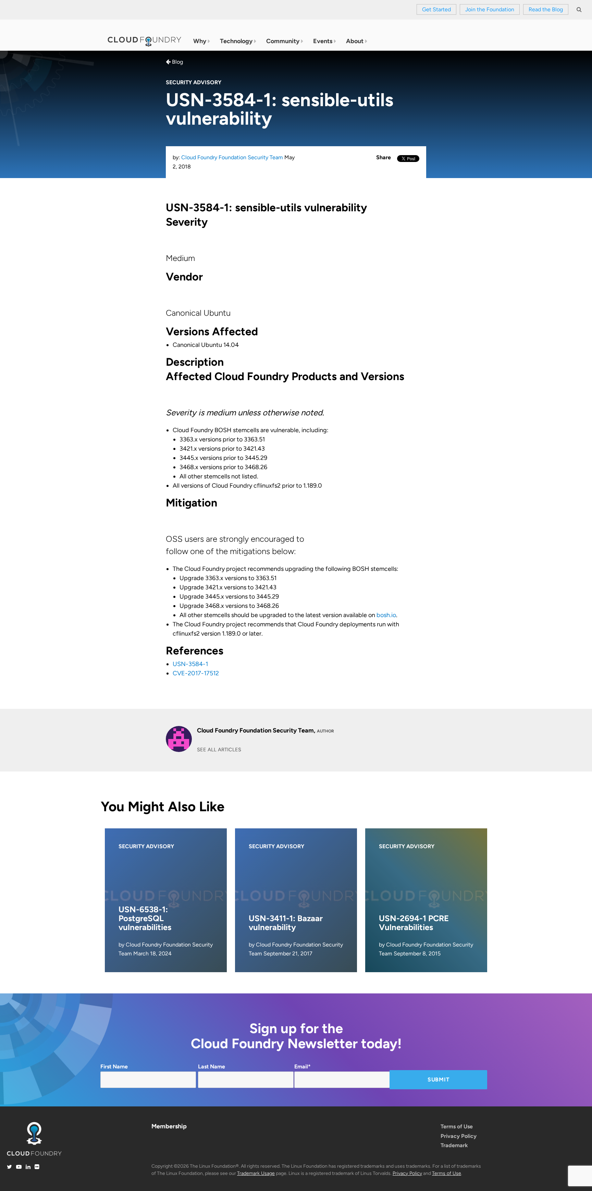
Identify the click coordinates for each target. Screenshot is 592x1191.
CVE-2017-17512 (196, 673)
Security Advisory (193, 82)
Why (199, 41)
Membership (169, 1126)
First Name (114, 1066)
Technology (236, 41)
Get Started (436, 9)
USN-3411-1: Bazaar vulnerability (286, 922)
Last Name (211, 1066)
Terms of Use (457, 1126)
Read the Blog (546, 9)
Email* (302, 1066)
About (354, 41)
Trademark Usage (256, 1173)
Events (322, 41)
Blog (177, 62)
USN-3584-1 (190, 664)
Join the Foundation (489, 9)
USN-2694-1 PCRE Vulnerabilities (414, 922)
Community (282, 41)
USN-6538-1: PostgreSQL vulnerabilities (145, 918)
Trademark (454, 1145)
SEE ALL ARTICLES (219, 750)
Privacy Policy (459, 1136)
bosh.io (386, 615)
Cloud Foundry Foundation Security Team (232, 157)
